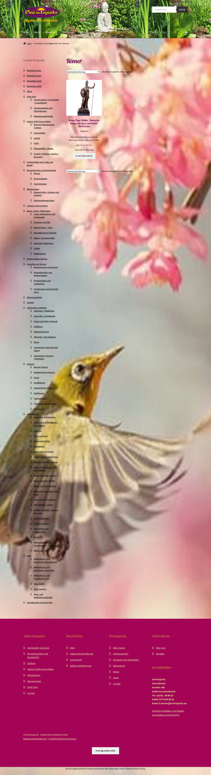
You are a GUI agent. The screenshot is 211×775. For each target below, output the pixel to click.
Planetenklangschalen (44, 200)
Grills (36, 143)
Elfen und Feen (41, 436)
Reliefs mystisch (41, 523)
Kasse (37, 32)
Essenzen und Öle (42, 222)
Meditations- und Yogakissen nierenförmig (45, 560)
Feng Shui (31, 96)
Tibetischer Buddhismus (45, 403)
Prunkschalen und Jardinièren (42, 282)
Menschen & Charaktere (45, 499)
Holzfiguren (39, 393)
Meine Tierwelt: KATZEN (45, 486)
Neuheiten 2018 (34, 86)
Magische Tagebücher (44, 243)
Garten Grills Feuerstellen (39, 121)
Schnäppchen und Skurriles (40, 602)
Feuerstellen (39, 133)
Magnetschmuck (41, 331)
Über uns (160, 647)
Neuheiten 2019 (34, 81)
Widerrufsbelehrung (80, 665)
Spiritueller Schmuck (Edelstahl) (43, 357)
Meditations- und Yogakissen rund (42, 577)
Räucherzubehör (34, 297)
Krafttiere (38, 326)
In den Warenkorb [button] (84, 155)
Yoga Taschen (40, 589)
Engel (36, 377)
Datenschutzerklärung (81, 653)
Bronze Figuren (41, 367)
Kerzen (37, 173)
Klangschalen (33, 189)
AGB (72, 647)
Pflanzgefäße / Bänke (43, 148)
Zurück (31, 693)
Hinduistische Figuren (44, 388)
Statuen (30, 364)
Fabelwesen (39, 446)
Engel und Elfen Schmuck (45, 321)
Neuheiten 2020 (34, 75)
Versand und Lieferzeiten (126, 659)
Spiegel (30, 302)
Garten (37, 138)
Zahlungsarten (120, 653)
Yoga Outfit (39, 583)
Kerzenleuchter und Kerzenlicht (41, 170)
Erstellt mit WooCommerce (62, 738)
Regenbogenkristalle (43, 116)
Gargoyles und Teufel (43, 451)
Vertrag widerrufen (105, 750)
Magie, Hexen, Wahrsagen (39, 211)
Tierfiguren (39, 409)
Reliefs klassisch (41, 518)
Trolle (36, 537)
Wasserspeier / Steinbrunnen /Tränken (45, 544)
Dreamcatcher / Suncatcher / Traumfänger (46, 101)
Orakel (37, 248)
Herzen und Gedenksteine (46, 457)
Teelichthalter (40, 184)
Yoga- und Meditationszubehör (43, 596)
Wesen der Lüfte (41, 550)
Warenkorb (51, 32)
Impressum (76, 659)
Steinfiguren (32, 414)
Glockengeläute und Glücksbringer (43, 110)
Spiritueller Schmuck (36, 307)
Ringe (36, 342)
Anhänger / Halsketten (44, 310)
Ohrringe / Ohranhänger (45, 337)
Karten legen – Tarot (43, 227)
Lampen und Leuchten (37, 205)
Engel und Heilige (42, 441)
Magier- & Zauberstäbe (44, 238)
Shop (26, 32)
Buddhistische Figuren (44, 372)
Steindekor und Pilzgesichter (41, 530)
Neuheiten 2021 (34, 70)
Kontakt (84, 32)
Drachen (38, 430)
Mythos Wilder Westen (37, 259)
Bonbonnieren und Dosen (46, 267)
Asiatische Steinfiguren (44, 417)
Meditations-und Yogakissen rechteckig (44, 569)
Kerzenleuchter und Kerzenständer (43, 274)
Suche (182, 9)
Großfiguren (39, 382)
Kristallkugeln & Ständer (45, 232)
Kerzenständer (40, 178)
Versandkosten (86, 145)
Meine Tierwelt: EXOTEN (45, 475)
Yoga (29, 555)
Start (29, 43)
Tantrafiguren (40, 398)
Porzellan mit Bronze (36, 264)
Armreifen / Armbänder (44, 316)
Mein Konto (69, 32)
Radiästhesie (40, 253)
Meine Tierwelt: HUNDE (44, 480)
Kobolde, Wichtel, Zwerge (46, 462)
